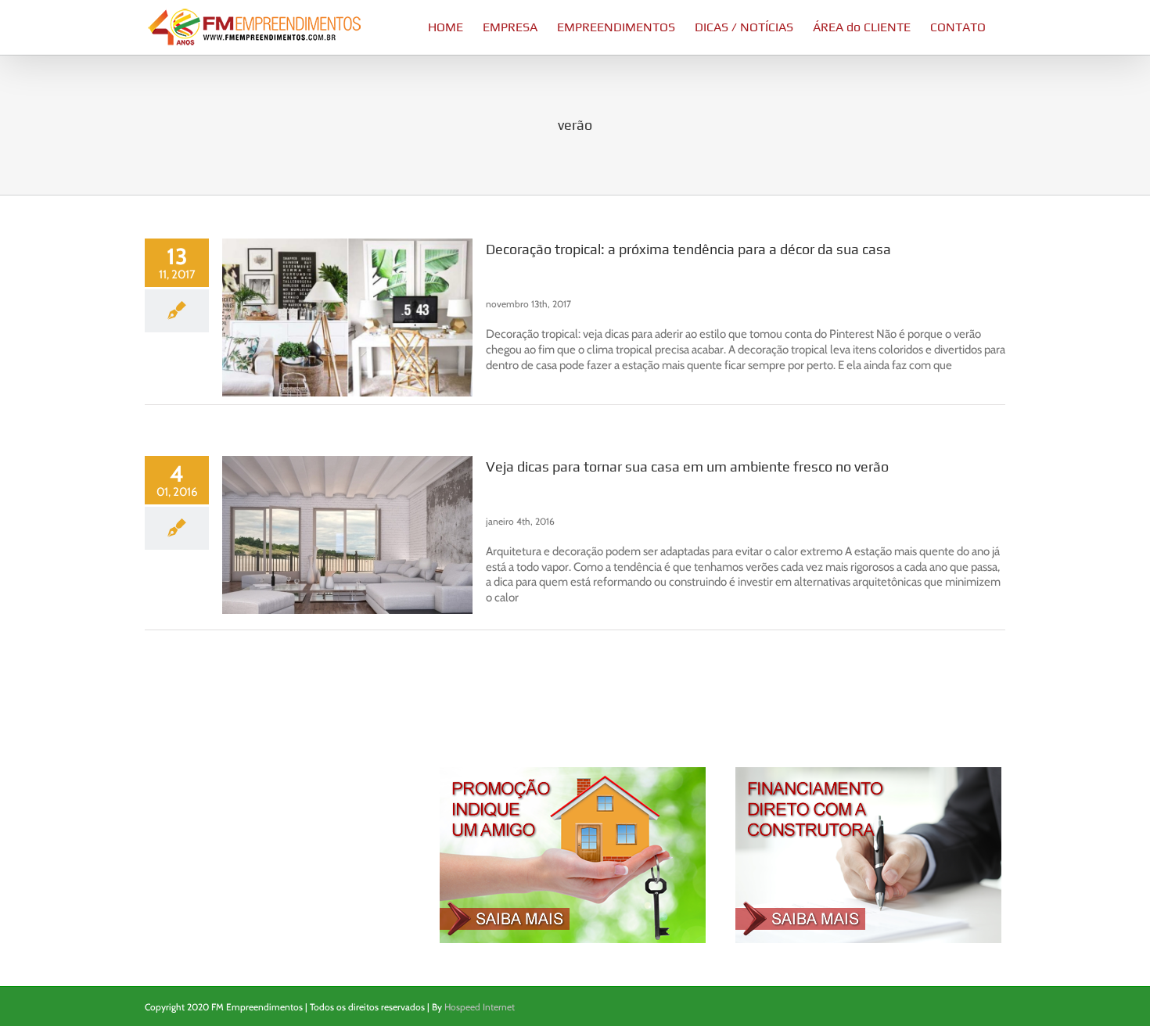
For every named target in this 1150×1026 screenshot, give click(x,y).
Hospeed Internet (479, 1007)
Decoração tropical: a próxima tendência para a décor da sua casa (688, 249)
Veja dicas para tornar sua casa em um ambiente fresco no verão (687, 466)
